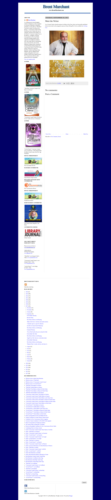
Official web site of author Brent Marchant (34, 378)
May (28, 352)
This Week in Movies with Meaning (34, 319)
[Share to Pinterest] (73, 83)
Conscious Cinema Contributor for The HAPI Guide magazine (38, 421)
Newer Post (48, 134)
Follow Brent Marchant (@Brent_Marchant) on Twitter (37, 454)
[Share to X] (70, 83)
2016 (27, 363)
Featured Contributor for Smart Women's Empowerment (37, 417)
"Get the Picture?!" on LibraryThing (33, 477)
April (28, 354)
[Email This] (67, 83)
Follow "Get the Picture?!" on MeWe (33, 451)
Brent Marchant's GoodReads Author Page (34, 458)
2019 (27, 302)
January (29, 360)
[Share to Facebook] (72, 83)
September (29, 313)
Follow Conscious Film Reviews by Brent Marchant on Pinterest (39, 445)
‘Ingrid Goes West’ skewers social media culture (37, 338)
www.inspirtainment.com (32, 257)
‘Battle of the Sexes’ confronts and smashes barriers (37, 321)
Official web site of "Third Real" (32, 380)
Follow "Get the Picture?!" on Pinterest (34, 442)
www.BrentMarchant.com (29, 247)
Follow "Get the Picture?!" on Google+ (34, 438)
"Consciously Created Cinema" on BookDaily (35, 470)
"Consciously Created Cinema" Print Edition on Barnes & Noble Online (40, 399)
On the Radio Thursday (32, 315)
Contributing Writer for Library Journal (34, 428)
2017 (27, 306)
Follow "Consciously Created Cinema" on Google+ (36, 436)
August (28, 346)
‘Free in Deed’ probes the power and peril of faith (37, 332)
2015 (27, 365)
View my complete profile (29, 59)
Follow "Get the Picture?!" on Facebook (34, 435)
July (28, 348)
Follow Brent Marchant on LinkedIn (33, 452)
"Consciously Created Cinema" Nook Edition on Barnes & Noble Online (40, 401)
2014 (27, 367)
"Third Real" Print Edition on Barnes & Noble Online (37, 389)
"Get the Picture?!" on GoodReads (33, 466)
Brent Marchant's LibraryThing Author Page (35, 461)
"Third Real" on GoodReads (31, 463)
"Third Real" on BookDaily (31, 468)
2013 (27, 369)
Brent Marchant (31, 20)
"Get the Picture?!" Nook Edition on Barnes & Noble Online (38, 412)
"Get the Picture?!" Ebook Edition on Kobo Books (36, 413)
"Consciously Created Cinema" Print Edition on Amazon (37, 394)
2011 (27, 373)
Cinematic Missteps (31, 329)
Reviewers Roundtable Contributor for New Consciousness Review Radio (41, 426)
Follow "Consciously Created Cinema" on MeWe (36, 449)
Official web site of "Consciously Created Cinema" (36, 382)
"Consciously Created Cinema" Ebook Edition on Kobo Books (38, 403)
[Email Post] (64, 83)
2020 (27, 300)
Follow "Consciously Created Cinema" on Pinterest (36, 443)
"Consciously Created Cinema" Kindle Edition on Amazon (38, 396)
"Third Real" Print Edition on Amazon (33, 385)
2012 (27, 371)
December (29, 307)
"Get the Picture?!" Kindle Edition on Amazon (35, 406)
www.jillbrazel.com (28, 253)
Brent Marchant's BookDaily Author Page (34, 459)
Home (67, 134)
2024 (27, 291)
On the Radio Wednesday (32, 340)
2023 (27, 293)
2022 (27, 296)
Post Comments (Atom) (56, 136)
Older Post (85, 134)
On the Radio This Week (32, 334)
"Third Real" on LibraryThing (32, 474)
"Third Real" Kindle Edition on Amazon (34, 387)
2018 (27, 304)
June (28, 350)
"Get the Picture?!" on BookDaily (32, 472)
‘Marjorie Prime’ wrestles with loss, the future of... (37, 344)
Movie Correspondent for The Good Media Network (36, 415)
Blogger (70, 495)
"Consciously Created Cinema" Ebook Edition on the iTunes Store (39, 398)
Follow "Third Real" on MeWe (32, 447)
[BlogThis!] (68, 83)
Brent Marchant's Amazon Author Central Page (35, 456)
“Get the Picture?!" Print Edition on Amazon (35, 405)
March (28, 356)
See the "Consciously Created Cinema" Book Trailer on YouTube (39, 429)
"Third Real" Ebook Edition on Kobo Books (35, 392)
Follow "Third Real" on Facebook (33, 431)
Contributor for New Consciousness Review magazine (37, 419)
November (29, 309)
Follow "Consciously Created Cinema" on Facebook (36, 433)
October (29, 311)
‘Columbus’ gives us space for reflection (35, 323)
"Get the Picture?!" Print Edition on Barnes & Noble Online (38, 410)
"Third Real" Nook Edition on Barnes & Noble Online (37, 391)
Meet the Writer (30, 317)
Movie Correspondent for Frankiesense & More (35, 422)
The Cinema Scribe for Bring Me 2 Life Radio (35, 424)
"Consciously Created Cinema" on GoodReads (35, 465)
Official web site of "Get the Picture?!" (33, 383)
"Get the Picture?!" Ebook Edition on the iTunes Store (37, 408)
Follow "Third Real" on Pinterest (32, 440)
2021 (27, 298)
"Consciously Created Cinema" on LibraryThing (35, 475)
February (29, 358)
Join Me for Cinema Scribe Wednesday (35, 325)
